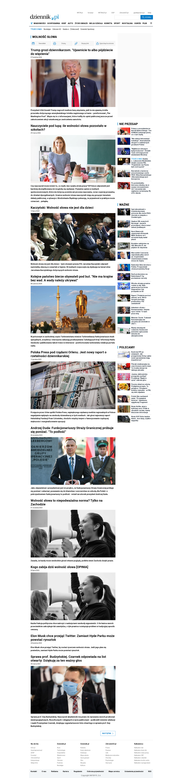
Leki (107, 753)
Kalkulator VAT (139, 755)
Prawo (108, 748)
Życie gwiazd (84, 758)
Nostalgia (47, 29)
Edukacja (83, 753)
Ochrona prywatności (95, 771)
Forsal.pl (33, 755)
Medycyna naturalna (112, 755)
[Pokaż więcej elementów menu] (151, 23)
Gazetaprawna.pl (36, 750)
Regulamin (78, 771)
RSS (149, 771)
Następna (106, 733)
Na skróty (34, 744)
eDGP (32, 753)
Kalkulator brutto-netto (141, 760)
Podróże (60, 763)
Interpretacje (35, 760)
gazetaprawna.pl (139, 13)
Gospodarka (61, 753)
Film (81, 760)
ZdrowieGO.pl (124, 13)
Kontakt (34, 771)
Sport (59, 758)
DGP (113, 13)
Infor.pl (33, 748)
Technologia (61, 750)
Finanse (108, 750)
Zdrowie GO (56, 29)
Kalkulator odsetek (140, 758)
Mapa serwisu (114, 771)
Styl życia (109, 763)
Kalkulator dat (138, 748)
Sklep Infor (34, 763)
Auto (58, 748)
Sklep (149, 13)
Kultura (82, 765)
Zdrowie (60, 760)
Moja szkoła (84, 755)
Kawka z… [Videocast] (71, 29)
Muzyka (83, 763)
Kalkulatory (138, 744)
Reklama (54, 771)
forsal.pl (90, 13)
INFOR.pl (80, 13)
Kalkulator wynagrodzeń (142, 763)
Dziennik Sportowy (87, 29)
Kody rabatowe (85, 750)
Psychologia (110, 760)
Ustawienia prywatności (134, 771)
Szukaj (148, 17)
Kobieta (83, 748)
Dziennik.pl (61, 744)
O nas (44, 771)
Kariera (66, 771)
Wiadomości (61, 755)
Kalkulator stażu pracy (141, 753)
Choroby (108, 758)
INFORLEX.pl (102, 13)
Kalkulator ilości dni (140, 750)
